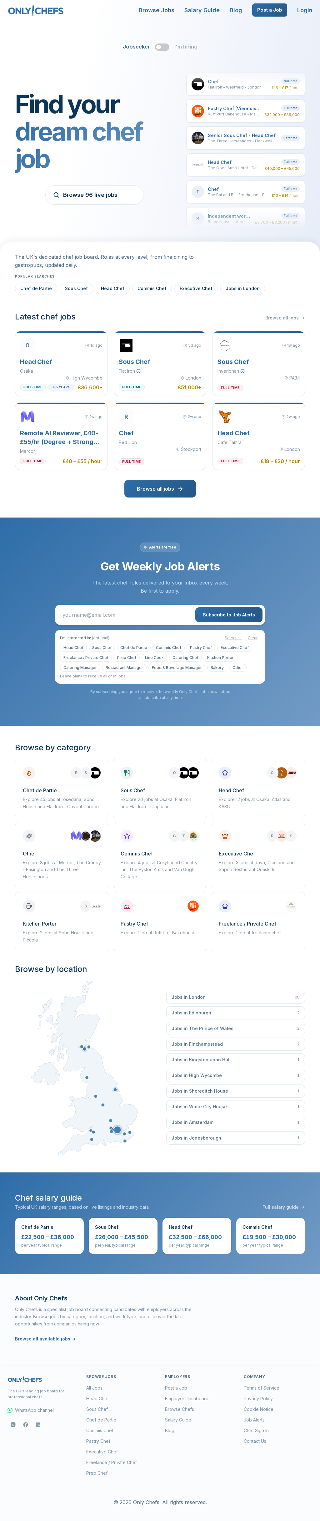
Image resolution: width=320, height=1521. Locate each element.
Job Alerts (254, 1419)
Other (237, 667)
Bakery (217, 667)
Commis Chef (152, 288)
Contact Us (255, 1441)
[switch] (162, 47)
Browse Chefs (179, 1409)
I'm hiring (186, 46)
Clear (253, 637)
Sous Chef (76, 288)
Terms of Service (261, 1388)
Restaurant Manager (124, 667)
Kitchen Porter (220, 657)
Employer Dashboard (186, 1398)
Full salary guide (280, 1207)
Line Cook (154, 657)
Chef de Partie (36, 288)
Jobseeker (136, 46)
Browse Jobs (156, 10)
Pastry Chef (201, 647)
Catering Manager (80, 667)
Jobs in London (243, 288)
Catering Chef (185, 657)
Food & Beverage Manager (177, 667)
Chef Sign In (256, 1430)
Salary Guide (202, 10)
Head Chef (112, 288)
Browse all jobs (282, 317)
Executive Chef (196, 288)
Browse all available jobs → (45, 1338)
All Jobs (94, 1388)
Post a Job (269, 10)
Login (304, 10)
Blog (236, 10)
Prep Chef (126, 657)
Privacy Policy (258, 1398)
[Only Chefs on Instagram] (13, 1424)
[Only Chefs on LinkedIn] (38, 1424)
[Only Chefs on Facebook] (25, 1424)
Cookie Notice (258, 1409)
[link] (117, 1129)
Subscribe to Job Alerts (229, 614)
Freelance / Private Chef (85, 657)
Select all (233, 637)
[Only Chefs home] (36, 10)
